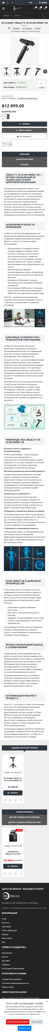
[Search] (43, 15)
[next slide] (45, 71)
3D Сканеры (27, 28)
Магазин (16, 28)
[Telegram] (12, 2)
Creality (38, 28)
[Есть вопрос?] (20, 800)
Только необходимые (17, 1022)
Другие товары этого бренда (24, 817)
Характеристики (24, 159)
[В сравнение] (10, 144)
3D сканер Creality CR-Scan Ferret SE (13, 779)
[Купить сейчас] (15, 800)
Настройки (37, 1022)
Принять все (24, 1028)
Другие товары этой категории (24, 822)
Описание (24, 154)
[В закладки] (4, 144)
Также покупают (24, 812)
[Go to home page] (9, 28)
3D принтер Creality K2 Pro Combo (13, 853)
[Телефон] (7, 2)
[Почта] (3, 2)
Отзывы (24, 165)
